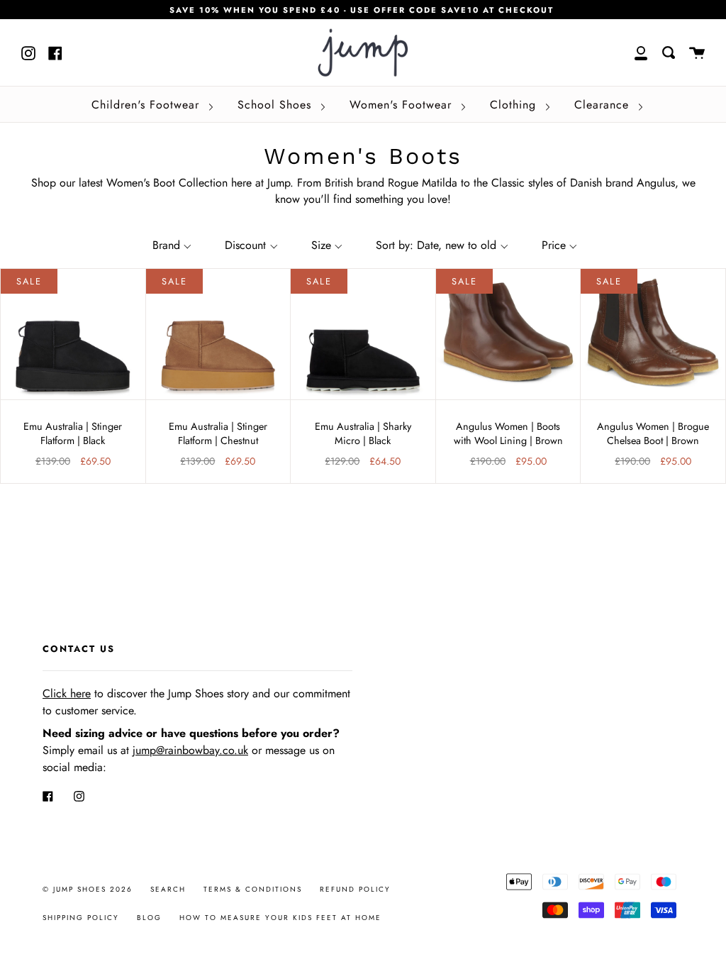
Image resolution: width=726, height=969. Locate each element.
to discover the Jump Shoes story (146, 693)
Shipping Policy (81, 917)
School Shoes (276, 104)
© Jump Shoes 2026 (88, 889)
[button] (170, 245)
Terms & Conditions (252, 889)
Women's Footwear (403, 104)
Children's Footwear (147, 104)
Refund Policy (355, 889)
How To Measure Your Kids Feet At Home (280, 917)
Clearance (603, 104)
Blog (149, 917)
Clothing (515, 104)
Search (168, 889)
